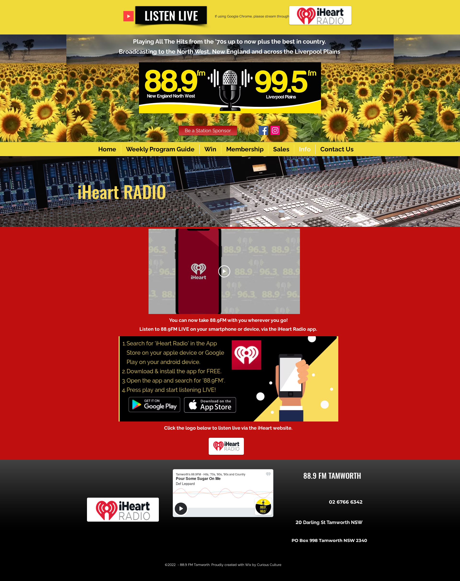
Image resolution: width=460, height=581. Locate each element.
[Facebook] (263, 130)
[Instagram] (275, 130)
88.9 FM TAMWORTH (332, 475)
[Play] (128, 16)
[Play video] (224, 271)
